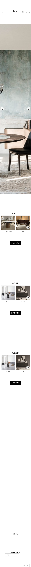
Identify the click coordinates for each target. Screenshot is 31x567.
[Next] (28, 108)
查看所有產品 (15, 243)
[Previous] (2, 108)
